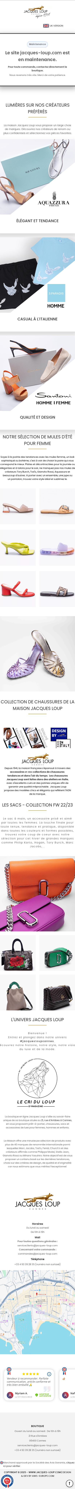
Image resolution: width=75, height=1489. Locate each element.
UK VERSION (56, 26)
